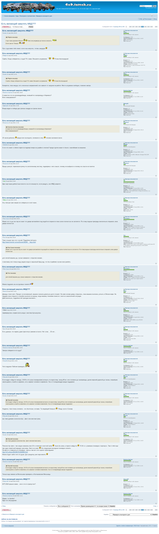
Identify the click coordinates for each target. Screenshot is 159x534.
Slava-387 (6, 481)
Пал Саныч (6, 218)
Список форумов (9, 16)
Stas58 (5, 360)
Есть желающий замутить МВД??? (18, 24)
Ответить (3, 26)
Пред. (4, 506)
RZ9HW (5, 144)
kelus (5, 291)
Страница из (118, 26)
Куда (17, 16)
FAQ (141, 19)
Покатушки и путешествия (27, 16)
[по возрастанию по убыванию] (105, 506)
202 (148, 26)
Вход (155, 19)
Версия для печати (152, 16)
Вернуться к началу (156, 50)
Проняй (5, 377)
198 (136, 26)
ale (4, 181)
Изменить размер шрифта (155, 16)
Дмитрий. (6, 105)
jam (4, 328)
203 (152, 26)
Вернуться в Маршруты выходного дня (13, 514)
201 (145, 26)
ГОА (5, 310)
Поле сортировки (75, 506)
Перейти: (106, 514)
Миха (5, 200)
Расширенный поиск (151, 7)
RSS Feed (136, 525)
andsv (5, 33)
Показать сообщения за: (50, 506)
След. (154, 506)
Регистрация (148, 19)
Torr (4, 237)
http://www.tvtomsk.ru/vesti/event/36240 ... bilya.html (19, 242)
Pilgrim (5, 55)
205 (156, 26)
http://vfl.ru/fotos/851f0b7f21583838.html (15, 452)
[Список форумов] (29, 12)
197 (133, 26)
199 (139, 26)
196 (130, 26)
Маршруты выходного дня (44, 16)
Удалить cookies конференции (124, 525)
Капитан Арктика (8, 92)
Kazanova (6, 122)
